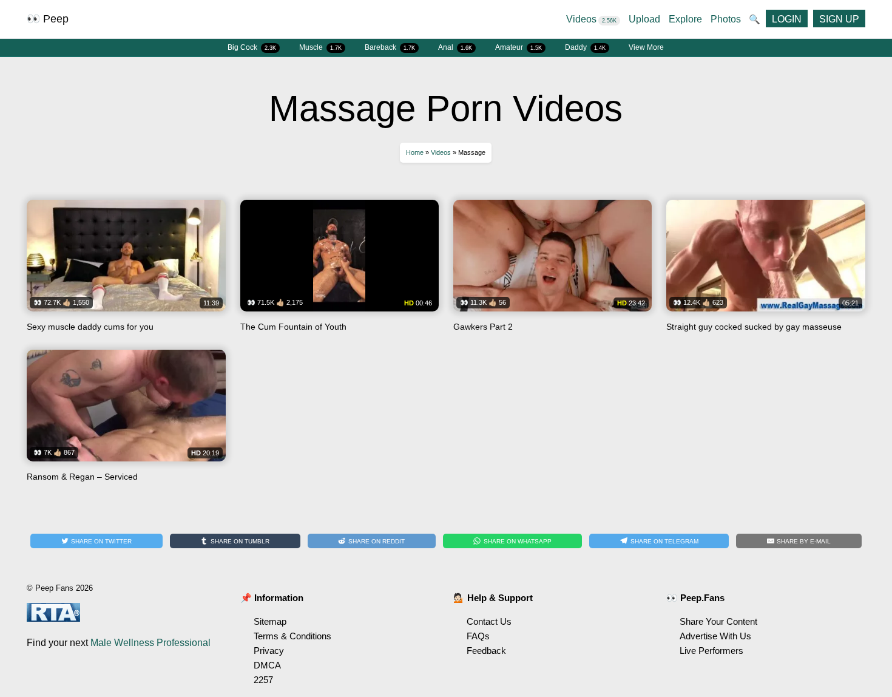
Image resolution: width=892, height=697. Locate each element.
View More (646, 47)
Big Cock (252, 47)
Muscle (320, 47)
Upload (644, 19)
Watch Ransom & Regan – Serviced (125, 420)
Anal (455, 47)
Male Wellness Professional (150, 643)
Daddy (585, 47)
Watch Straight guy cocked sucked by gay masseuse (765, 270)
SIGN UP (839, 19)
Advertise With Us (715, 636)
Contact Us (489, 621)
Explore (685, 19)
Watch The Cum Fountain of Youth (339, 270)
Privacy (269, 650)
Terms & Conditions (292, 636)
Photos (726, 19)
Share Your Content (718, 621)
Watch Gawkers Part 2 (552, 270)
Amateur (518, 47)
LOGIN (787, 19)
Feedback (486, 650)
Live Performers (711, 650)
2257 (263, 680)
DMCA (267, 665)
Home (415, 152)
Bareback (390, 47)
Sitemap (270, 621)
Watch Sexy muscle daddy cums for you (125, 270)
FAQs (478, 636)
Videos (591, 19)
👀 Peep (48, 19)
